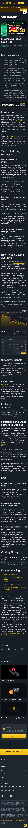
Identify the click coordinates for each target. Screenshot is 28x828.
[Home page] (10, 3)
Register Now (14, 736)
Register (21, 3)
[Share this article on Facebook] (9, 649)
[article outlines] (25, 12)
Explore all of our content (13, 751)
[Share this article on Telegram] (15, 649)
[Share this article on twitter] (2, 649)
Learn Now (23, 9)
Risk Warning (9, 820)
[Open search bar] (16, 3)
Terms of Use (4, 820)
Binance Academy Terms (19, 820)
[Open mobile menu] (26, 3)
